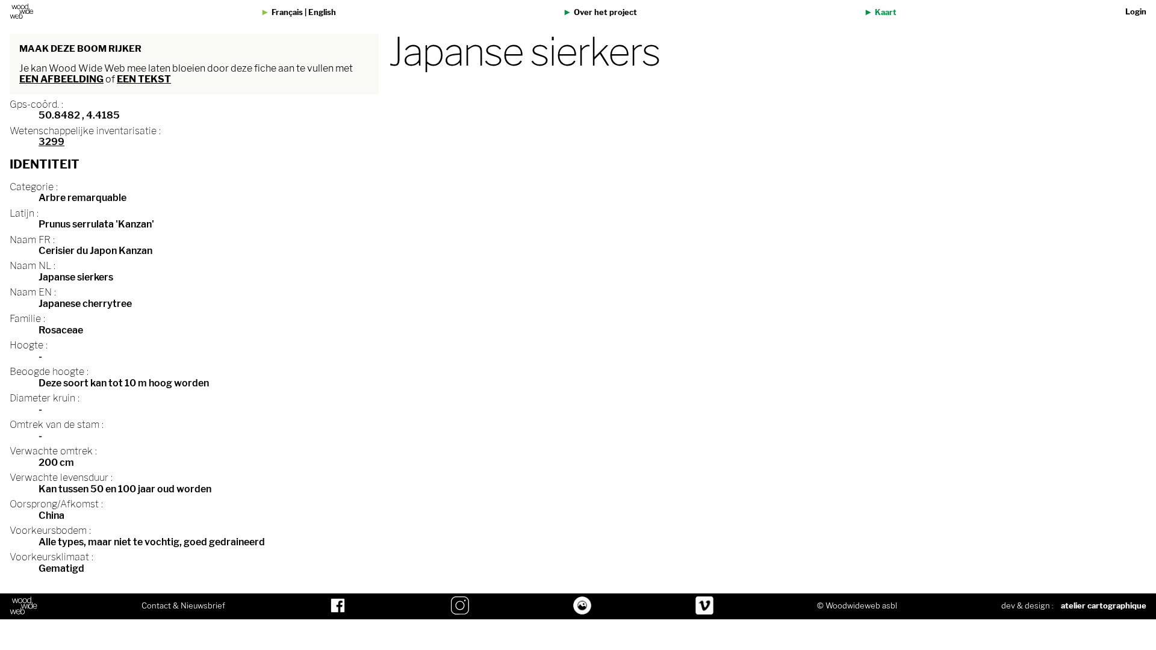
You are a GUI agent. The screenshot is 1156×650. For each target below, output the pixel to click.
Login (1135, 11)
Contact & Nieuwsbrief (183, 606)
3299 (51, 141)
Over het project (605, 12)
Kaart (886, 12)
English (322, 12)
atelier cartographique (1103, 605)
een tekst (144, 79)
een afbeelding (61, 79)
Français (287, 12)
